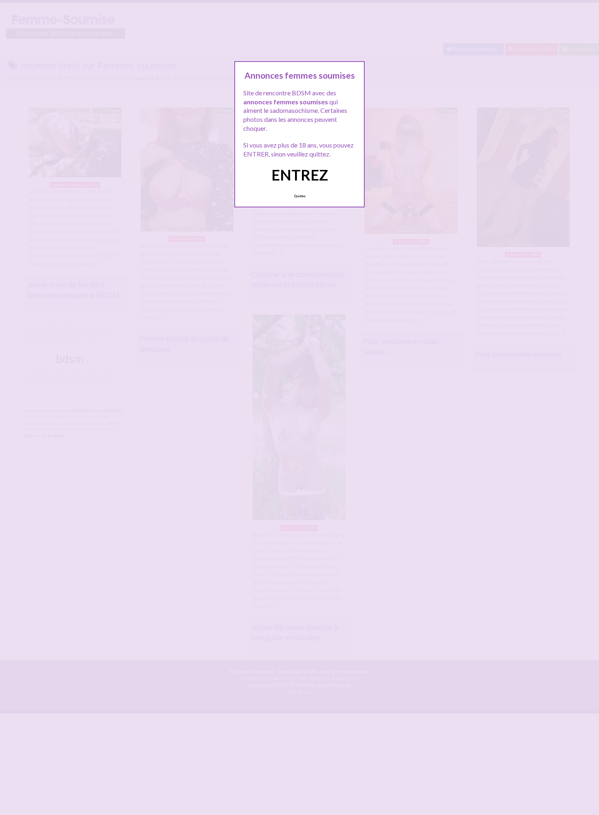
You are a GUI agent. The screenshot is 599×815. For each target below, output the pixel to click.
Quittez (300, 196)
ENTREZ (299, 175)
